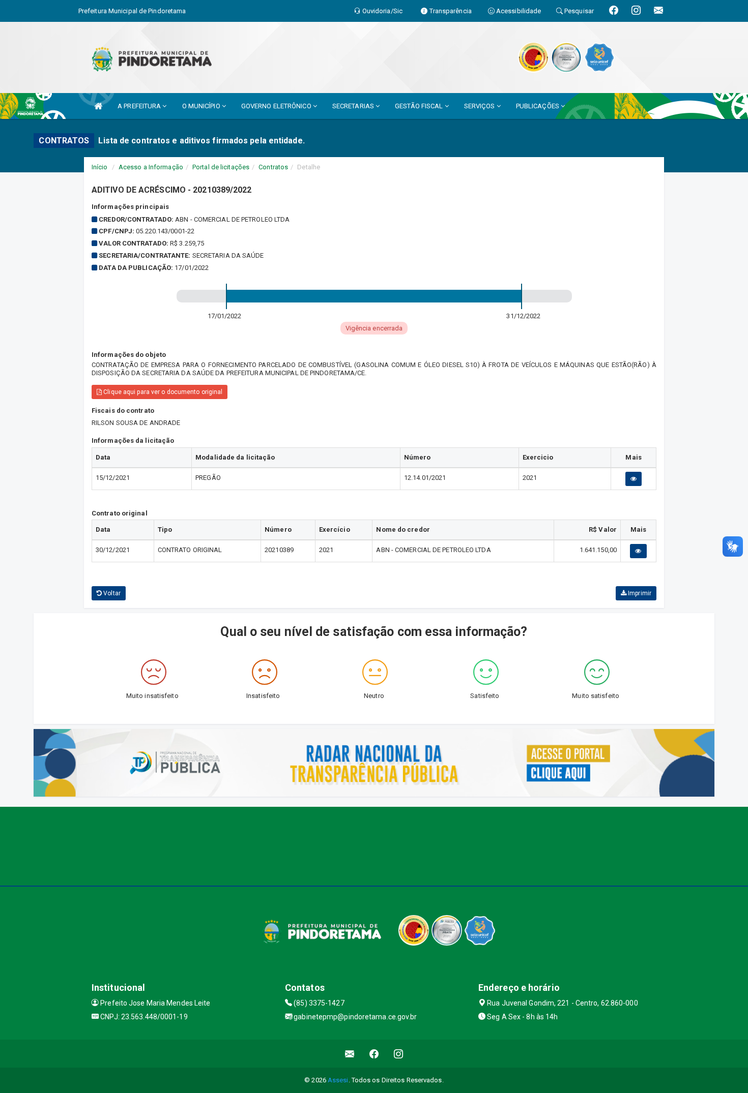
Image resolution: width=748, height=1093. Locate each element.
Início (100, 167)
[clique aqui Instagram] (399, 1053)
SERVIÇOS (480, 106)
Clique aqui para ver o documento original (162, 392)
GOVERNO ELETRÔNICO (277, 106)
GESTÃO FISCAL (419, 106)
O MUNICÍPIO (202, 106)
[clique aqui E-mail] (350, 1053)
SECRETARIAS (354, 106)
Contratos (273, 167)
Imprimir (638, 593)
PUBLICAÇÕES (538, 106)
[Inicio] (98, 106)
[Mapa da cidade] (374, 845)
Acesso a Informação (151, 167)
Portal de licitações (220, 167)
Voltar (111, 593)
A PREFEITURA (140, 106)
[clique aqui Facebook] (374, 1053)
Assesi (338, 1080)
